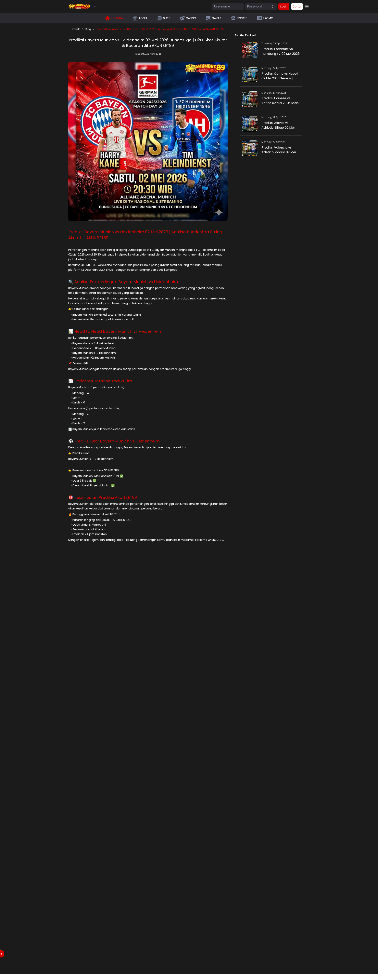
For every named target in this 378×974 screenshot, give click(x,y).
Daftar (297, 6)
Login (283, 6)
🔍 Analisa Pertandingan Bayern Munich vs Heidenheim (123, 281)
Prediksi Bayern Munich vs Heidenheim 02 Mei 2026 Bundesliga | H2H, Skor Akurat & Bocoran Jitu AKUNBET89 (160, 29)
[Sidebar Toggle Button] (307, 6)
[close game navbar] (95, 6)
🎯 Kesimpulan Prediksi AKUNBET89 (102, 497)
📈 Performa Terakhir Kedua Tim (100, 381)
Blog (88, 29)
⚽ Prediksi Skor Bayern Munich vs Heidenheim (114, 441)
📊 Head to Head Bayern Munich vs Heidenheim (115, 331)
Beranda (75, 29)
